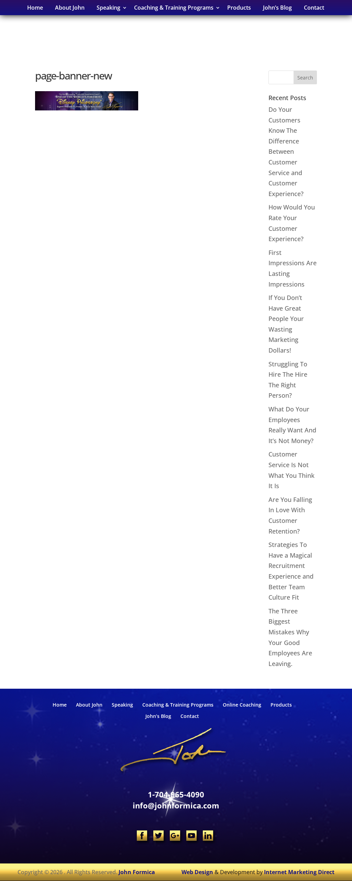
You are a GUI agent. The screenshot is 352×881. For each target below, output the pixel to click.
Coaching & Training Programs (177, 704)
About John (70, 7)
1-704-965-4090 (176, 794)
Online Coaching (242, 704)
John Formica (137, 872)
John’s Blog (277, 7)
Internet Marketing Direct (299, 872)
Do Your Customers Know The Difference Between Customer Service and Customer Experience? (286, 151)
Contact (314, 7)
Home (35, 7)
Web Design (197, 872)
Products (239, 7)
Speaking (122, 704)
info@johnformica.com (176, 805)
